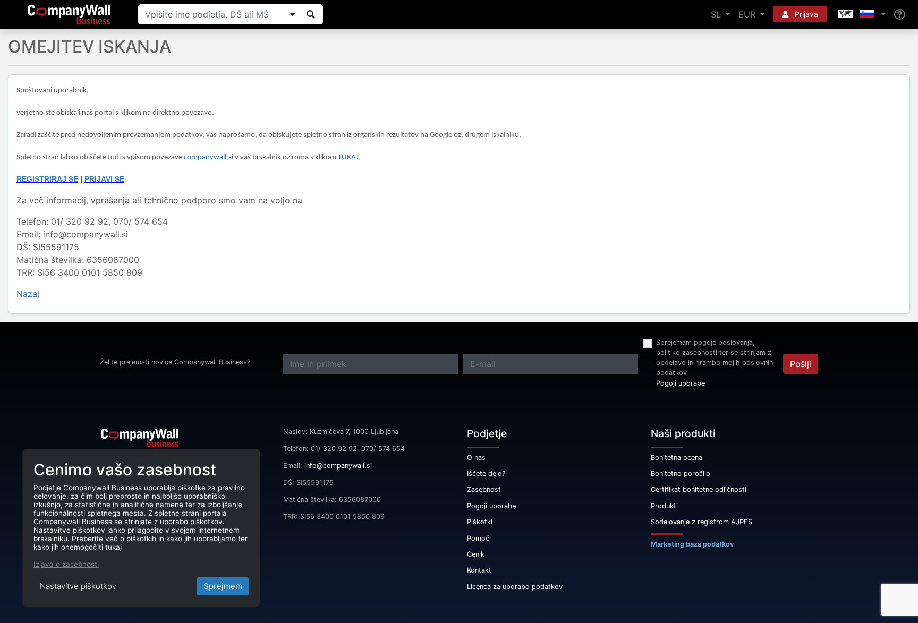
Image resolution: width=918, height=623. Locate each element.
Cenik (475, 554)
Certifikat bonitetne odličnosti (698, 489)
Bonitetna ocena (676, 458)
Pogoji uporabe (680, 383)
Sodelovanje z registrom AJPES (701, 522)
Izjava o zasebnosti (66, 564)
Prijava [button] (805, 14)
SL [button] (717, 14)
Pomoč (478, 538)
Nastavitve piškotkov (78, 586)
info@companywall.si (338, 466)
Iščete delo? (486, 473)
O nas (476, 458)
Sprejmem (222, 586)
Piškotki (479, 522)
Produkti (664, 506)
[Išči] (311, 14)
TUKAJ (348, 157)
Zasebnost (484, 489)
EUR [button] (748, 14)
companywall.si (209, 157)
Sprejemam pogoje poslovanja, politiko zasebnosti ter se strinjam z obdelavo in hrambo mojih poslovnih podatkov (715, 357)
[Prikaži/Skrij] (292, 14)
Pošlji (800, 364)
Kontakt (479, 570)
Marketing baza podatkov (692, 544)
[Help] (900, 14)
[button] (860, 14)
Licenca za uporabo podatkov (515, 587)
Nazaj (27, 293)
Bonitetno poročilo (680, 473)
